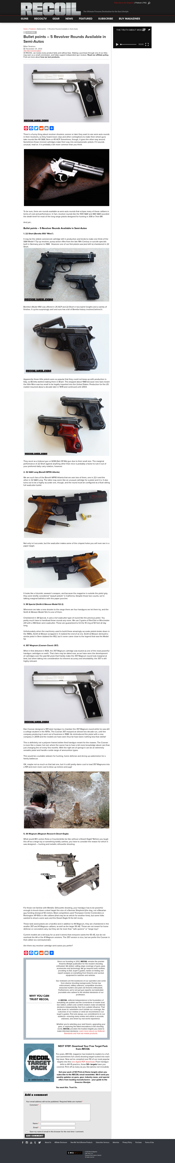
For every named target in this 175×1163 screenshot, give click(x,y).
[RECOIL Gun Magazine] (51, 15)
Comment (34, 1105)
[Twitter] (40, 1142)
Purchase (138, 1142)
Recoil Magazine (93, 1151)
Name (36, 1123)
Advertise (116, 1142)
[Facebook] (23, 1142)
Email (36, 1127)
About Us (48, 1142)
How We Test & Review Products (81, 1142)
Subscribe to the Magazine (124, 3)
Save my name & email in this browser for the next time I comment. (57, 1132)
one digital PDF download (83, 1061)
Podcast (138, 3)
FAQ (144, 3)
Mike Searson (29, 46)
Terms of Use (149, 1142)
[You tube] (31, 1142)
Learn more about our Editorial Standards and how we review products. (84, 1032)
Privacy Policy (127, 1142)
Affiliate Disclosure (61, 1142)
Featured (32, 29)
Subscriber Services (102, 1142)
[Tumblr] (35, 1142)
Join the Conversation (32, 51)
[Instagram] (27, 1142)
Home (25, 29)
